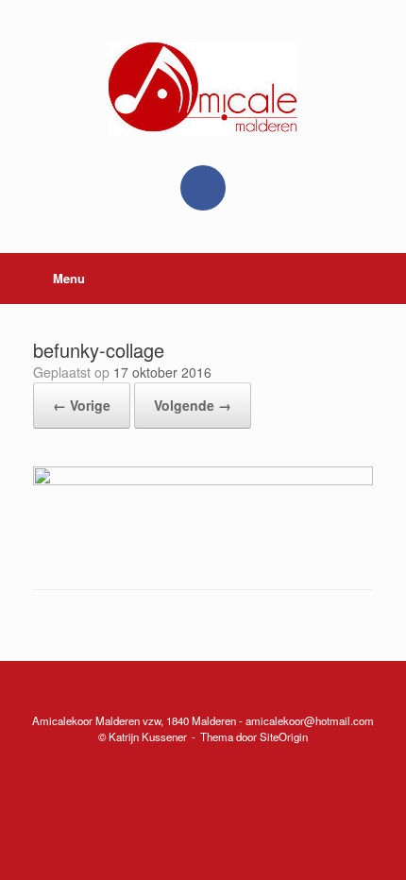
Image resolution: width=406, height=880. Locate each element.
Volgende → (192, 405)
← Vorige (81, 405)
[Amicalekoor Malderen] (203, 88)
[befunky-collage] (203, 480)
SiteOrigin (284, 736)
